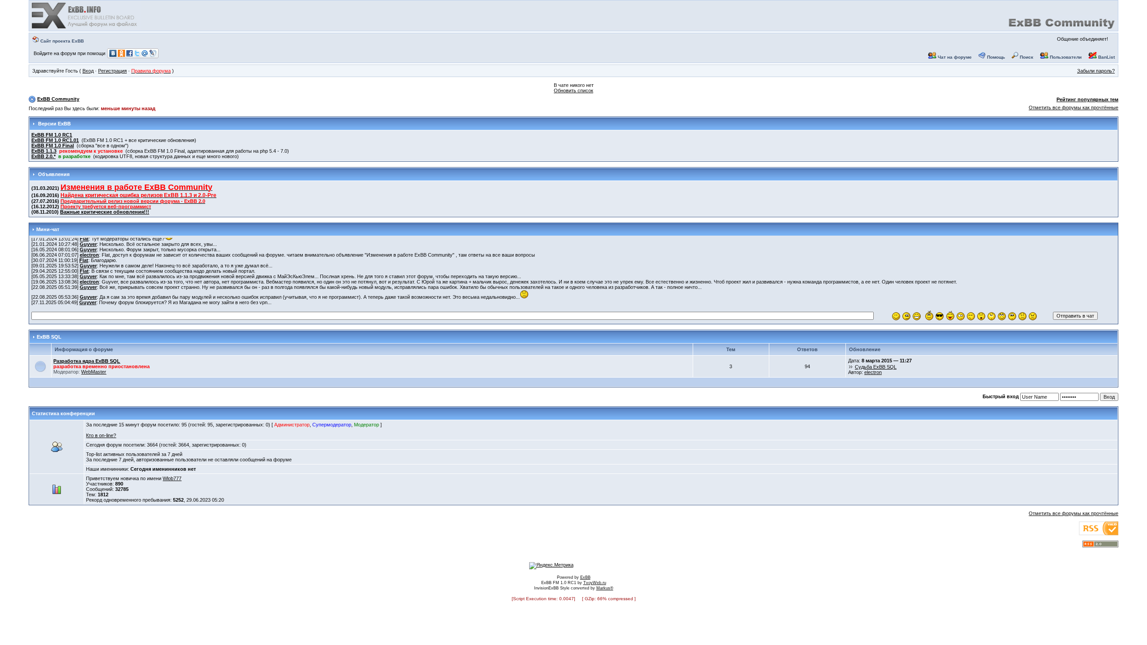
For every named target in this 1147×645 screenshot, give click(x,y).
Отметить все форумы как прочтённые (1073, 107)
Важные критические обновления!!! (104, 212)
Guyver (88, 244)
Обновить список (573, 90)
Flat (84, 238)
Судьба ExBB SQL (876, 367)
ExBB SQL (49, 337)
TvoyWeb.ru (594, 582)
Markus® (604, 588)
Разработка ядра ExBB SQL (86, 361)
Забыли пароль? (1096, 70)
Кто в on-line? (101, 435)
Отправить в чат (1075, 315)
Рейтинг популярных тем (1087, 99)
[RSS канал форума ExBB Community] (1100, 545)
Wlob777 (172, 478)
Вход (88, 70)
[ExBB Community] (85, 28)
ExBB (585, 577)
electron (89, 255)
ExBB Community (58, 99)
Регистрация (112, 70)
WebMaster (93, 371)
